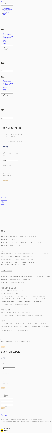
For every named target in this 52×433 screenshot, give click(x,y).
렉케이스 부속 (6, 12)
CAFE (4, 14)
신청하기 (3, 408)
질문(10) (2, 202)
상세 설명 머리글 (4, 197)
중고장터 (5, 16)
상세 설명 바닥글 (4, 200)
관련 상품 (2, 204)
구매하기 (3, 347)
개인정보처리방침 (4, 415)
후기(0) (2, 201)
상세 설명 (2, 198)
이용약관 (2, 414)
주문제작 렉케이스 (6, 10)
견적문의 (5, 13)
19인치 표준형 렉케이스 (8, 9)
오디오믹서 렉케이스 (7, 8)
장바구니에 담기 (4, 390)
